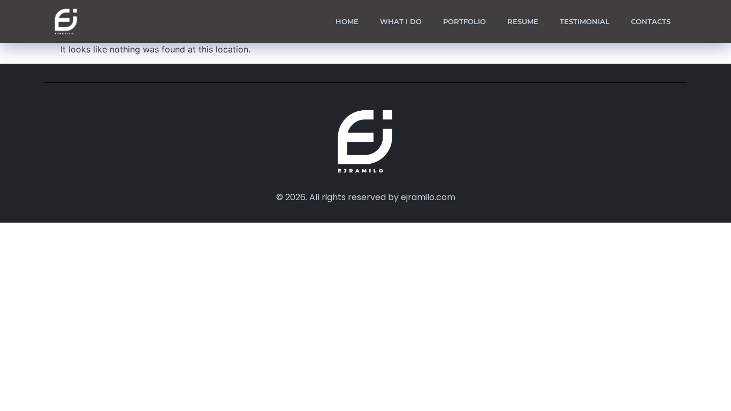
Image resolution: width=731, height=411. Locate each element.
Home (347, 21)
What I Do (401, 21)
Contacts (651, 21)
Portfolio (464, 21)
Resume (522, 21)
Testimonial (585, 21)
